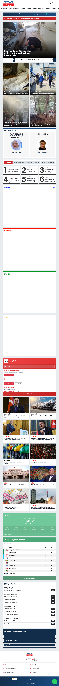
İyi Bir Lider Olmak (42, 134)
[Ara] (52, 3)
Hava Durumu (8, 664)
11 (24, 59)
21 (44, 59)
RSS (16, 679)
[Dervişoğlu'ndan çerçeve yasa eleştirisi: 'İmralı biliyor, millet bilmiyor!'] (16, 427)
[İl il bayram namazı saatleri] (43, 451)
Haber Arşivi (35, 672)
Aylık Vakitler (8, 534)
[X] (27, 659)
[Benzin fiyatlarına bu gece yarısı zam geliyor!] (16, 451)
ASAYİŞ (9, 167)
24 (50, 59)
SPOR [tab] (43, 162)
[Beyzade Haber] (8, 3)
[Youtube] (32, 659)
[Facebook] (24, 659)
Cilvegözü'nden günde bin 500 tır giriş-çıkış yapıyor (14, 180)
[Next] (35, 659)
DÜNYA (48, 9)
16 (34, 59)
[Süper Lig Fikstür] (54, 584)
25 (52, 59)
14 (30, 59)
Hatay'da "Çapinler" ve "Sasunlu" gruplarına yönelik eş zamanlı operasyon (32, 171)
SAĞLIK (23, 9)
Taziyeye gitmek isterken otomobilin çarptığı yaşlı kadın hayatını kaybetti (49, 171)
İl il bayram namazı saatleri (38, 462)
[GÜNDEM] (54, 231)
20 (42, 59)
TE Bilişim (33, 683)
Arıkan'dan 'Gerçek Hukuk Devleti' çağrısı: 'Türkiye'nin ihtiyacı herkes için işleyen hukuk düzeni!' (42, 440)
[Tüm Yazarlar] (54, 130)
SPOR (35, 9)
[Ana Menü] (55, 3)
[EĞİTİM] (54, 187)
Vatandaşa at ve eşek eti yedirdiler (50, 180)
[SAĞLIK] (54, 274)
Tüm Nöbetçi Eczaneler (30, 393)
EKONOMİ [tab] (51, 162)
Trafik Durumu (35, 664)
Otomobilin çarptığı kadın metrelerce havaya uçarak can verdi (13, 171)
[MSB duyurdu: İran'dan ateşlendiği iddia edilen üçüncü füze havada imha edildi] (16, 474)
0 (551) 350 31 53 (9, 375)
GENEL (54, 9)
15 (32, 59)
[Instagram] (29, 659)
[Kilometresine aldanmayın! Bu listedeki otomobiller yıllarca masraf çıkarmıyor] (43, 405)
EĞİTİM (29, 9)
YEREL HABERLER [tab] (19, 162)
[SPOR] (54, 317)
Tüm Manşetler (35, 668)
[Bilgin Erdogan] (42, 144)
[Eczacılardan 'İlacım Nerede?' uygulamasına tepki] (16, 496)
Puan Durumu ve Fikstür (10, 668)
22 (46, 59)
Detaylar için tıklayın (29, 578)
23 (48, 59)
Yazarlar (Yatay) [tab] (10, 130)
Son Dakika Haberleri (9, 672)
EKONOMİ (41, 9)
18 (38, 59)
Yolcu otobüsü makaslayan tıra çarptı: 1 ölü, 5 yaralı (31, 180)
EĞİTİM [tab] (37, 162)
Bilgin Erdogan (42, 152)
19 (40, 59)
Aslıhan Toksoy (17, 152)
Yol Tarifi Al (19, 375)
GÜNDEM (4, 9)
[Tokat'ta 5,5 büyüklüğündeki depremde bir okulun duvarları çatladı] (43, 474)
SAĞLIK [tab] (29, 162)
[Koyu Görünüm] (50, 3)
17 (36, 59)
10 (22, 59)
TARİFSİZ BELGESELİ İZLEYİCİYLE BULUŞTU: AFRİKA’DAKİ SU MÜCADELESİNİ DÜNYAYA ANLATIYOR (16, 135)
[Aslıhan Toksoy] (16, 144)
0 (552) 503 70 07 (9, 383)
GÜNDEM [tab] (8, 162)
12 (26, 59)
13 (28, 59)
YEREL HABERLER (14, 9)
